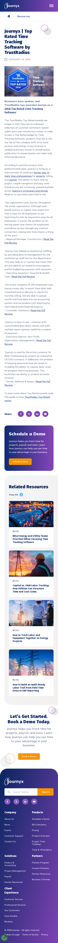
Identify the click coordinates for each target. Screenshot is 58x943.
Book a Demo (29, 756)
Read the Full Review (23, 276)
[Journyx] (11, 6)
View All (13, 494)
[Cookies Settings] (4, 938)
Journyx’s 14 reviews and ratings (30, 190)
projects (40, 176)
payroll (13, 179)
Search (45, 792)
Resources (23, 16)
